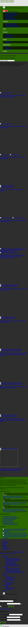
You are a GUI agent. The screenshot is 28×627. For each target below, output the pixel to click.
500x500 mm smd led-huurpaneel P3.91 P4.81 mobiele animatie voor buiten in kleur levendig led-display (13, 420)
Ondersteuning (6, 44)
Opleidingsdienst (9, 47)
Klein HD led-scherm (8, 520)
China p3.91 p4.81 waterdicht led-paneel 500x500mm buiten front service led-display (13, 387)
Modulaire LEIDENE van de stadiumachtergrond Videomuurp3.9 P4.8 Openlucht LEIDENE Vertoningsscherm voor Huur (12, 256)
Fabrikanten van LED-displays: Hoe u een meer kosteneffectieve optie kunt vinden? (15, 503)
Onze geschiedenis (10, 35)
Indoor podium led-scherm (11, 12)
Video (4, 28)
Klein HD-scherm (9, 16)
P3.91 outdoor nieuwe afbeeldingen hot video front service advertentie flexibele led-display (13, 469)
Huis (4, 7)
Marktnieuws (8, 42)
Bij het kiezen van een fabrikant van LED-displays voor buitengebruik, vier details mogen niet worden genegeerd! (15, 510)
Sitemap (2, 553)
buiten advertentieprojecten (11, 24)
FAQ (7, 46)
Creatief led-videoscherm (11, 15)
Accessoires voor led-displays (12, 19)
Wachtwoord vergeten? (6, 609)
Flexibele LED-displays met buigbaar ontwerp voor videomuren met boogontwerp (13, 96)
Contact (5, 51)
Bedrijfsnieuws (9, 41)
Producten (5, 10)
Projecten (5, 21)
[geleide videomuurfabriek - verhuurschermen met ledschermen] (7, 1)
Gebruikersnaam (4, 614)
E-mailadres (3, 617)
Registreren (3, 622)
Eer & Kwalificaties (10, 37)
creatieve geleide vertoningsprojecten (13, 26)
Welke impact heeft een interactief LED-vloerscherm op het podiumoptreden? (13, 497)
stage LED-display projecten (11, 23)
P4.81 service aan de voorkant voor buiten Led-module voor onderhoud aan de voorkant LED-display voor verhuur (14, 354)
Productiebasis (9, 36)
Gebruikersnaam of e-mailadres (8, 599)
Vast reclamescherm (10, 17)
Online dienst (8, 49)
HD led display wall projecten (12, 25)
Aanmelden (11, 606)
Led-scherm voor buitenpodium (12, 14)
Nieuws (5, 39)
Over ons (5, 32)
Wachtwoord (3, 603)
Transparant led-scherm (11, 18)
